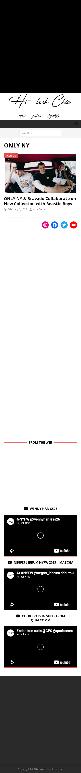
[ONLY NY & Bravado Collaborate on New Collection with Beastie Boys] (40, 173)
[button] (75, 124)
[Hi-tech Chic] (40, 117)
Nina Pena (39, 209)
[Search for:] (40, 133)
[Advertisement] (40, 48)
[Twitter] (64, 224)
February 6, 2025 (17, 209)
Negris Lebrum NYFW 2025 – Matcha (43, 562)
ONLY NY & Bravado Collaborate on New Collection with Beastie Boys (40, 201)
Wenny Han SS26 (43, 509)
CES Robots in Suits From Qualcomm (43, 618)
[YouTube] (73, 224)
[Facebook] (54, 224)
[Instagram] (45, 224)
